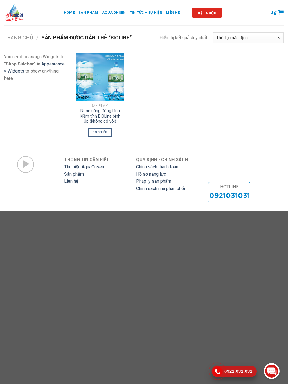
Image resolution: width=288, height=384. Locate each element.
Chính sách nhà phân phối (160, 188)
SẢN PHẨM (88, 12)
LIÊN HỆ (173, 12)
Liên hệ (71, 181)
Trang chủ (18, 37)
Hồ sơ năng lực (151, 174)
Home (69, 12)
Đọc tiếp (100, 132)
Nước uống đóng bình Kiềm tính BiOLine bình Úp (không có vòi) (100, 116)
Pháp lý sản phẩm (153, 181)
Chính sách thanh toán (157, 167)
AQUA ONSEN (114, 12)
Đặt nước (207, 13)
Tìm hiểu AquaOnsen (84, 167)
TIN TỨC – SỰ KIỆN (146, 12)
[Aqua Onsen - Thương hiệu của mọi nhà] (29, 12)
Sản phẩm (74, 174)
